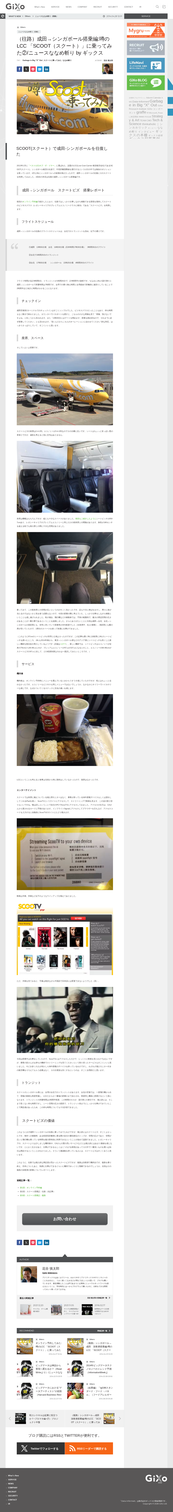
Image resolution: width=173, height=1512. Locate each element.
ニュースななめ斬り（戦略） (46, 16)
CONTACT (12, 1500)
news (141, 116)
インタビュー (146, 131)
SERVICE (12, 1480)
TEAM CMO (146, 120)
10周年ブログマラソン (137, 98)
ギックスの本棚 (146, 133)
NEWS (11, 1484)
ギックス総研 (155, 135)
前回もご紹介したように (85, 519)
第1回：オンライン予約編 (31, 1188)
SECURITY (13, 1496)
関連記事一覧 (104, 1331)
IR (148, 113)
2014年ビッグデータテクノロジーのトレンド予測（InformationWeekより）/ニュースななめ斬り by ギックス (99, 1372)
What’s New (13, 1476)
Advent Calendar (153, 98)
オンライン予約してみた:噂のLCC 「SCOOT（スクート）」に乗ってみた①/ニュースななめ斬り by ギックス (49, 1350)
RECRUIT (12, 1492)
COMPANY (13, 1488)
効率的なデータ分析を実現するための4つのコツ (102, 1311)
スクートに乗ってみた (52, 60)
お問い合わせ (64, 1219)
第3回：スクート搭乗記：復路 (33, 1195)
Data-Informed (140, 101)
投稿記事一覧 (98, 1298)
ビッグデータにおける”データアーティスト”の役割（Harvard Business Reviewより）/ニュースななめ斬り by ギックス (49, 1395)
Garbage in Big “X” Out (32, 60)
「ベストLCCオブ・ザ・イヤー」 (42, 165)
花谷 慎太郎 (108, 60)
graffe (141, 112)
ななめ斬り (67, 60)
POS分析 (148, 117)
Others (27, 16)
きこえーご (152, 128)
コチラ (63, 644)
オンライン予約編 (30, 202)
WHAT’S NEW (15, 16)
